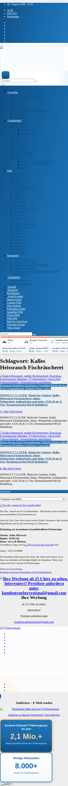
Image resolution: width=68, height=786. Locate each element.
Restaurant (20, 104)
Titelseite (30, 388)
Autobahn (19, 177)
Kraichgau (19, 195)
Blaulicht (12, 290)
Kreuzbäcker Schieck (25, 261)
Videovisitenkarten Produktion (30, 111)
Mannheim (20, 211)
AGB (10, 10)
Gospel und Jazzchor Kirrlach (37, 161)
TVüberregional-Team (9, 678)
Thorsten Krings (16, 324)
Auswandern (28, 130)
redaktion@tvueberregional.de (48, 678)
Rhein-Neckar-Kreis (25, 208)
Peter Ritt (12, 318)
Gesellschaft (14, 120)
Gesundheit (44, 385)
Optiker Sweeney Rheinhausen (31, 264)
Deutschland (21, 189)
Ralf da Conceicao (17, 321)
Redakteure (13, 293)
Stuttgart (18, 230)
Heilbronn (19, 205)
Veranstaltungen (23, 283)
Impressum (13, 16)
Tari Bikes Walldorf (25, 268)
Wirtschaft (19, 114)
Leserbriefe (20, 139)
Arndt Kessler (15, 296)
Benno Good (14, 299)
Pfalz (17, 221)
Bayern (18, 180)
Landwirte (19, 136)
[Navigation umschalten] (3, 84)
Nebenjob (19, 145)
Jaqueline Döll (15, 312)
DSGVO (12, 13)
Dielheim (19, 192)
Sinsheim (19, 236)
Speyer (18, 233)
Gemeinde (20, 123)
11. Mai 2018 (7, 411)
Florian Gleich (22, 258)
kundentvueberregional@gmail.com (34, 622)
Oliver (18, 411)
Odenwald (19, 217)
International (21, 126)
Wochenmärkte (22, 280)
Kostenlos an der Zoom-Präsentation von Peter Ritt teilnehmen (25, 572)
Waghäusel (20, 242)
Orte (9, 170)
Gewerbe (12, 92)
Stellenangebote (23, 151)
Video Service (22, 108)
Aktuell (11, 286)
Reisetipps (20, 148)
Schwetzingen (21, 227)
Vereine (18, 158)
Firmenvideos (21, 98)
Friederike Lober (16, 308)
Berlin (17, 183)
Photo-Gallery (43, 388)
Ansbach (19, 173)
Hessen (18, 199)
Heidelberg (20, 202)
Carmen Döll (14, 302)
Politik (17, 142)
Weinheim (19, 249)
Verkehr (18, 239)
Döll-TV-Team (27, 678)
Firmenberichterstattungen (28, 95)
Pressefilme (20, 101)
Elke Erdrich (14, 305)
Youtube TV (21, 117)
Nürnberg (19, 214)
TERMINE (13, 277)
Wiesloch (19, 252)
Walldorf (19, 246)
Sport (24, 167)
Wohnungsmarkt (23, 155)
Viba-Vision (13, 327)
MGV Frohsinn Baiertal (34, 164)
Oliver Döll (13, 315)
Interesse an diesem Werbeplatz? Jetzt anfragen (34, 714)
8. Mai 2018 (7, 468)
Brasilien (26, 133)
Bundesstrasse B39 (24, 186)
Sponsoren (13, 255)
